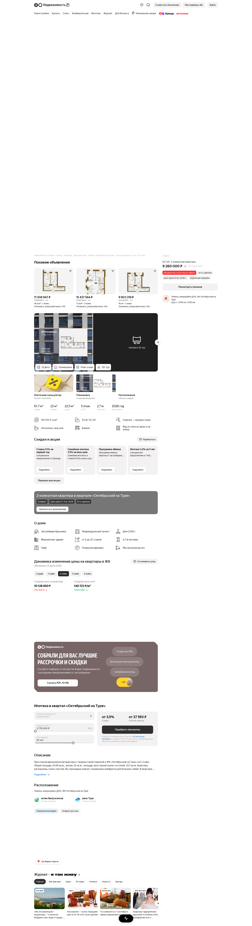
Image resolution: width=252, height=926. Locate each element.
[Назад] (34, 383)
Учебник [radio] (93, 881)
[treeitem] (42, 13)
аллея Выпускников (52, 798)
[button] (148, 5)
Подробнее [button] (40, 774)
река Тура (88, 798)
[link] (212, 5)
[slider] (64, 731)
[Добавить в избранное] (70, 271)
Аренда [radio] (118, 881)
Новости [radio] (106, 881)
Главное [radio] (40, 881)
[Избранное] (141, 5)
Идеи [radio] (68, 881)
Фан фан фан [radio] (55, 881)
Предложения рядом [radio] (46, 811)
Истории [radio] (80, 881)
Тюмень (38, 791)
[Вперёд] (158, 342)
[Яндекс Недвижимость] (52, 5)
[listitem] (94, 428)
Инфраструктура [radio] (70, 811)
